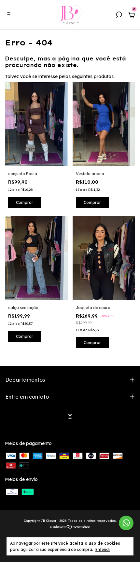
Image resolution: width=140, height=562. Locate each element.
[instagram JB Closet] (70, 416)
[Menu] (10, 15)
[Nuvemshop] (70, 527)
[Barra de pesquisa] (119, 15)
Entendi (102, 549)
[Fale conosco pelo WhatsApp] (126, 523)
